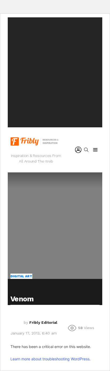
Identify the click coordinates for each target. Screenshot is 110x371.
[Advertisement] (55, 72)
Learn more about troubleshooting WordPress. (50, 359)
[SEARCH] (86, 149)
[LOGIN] (78, 149)
